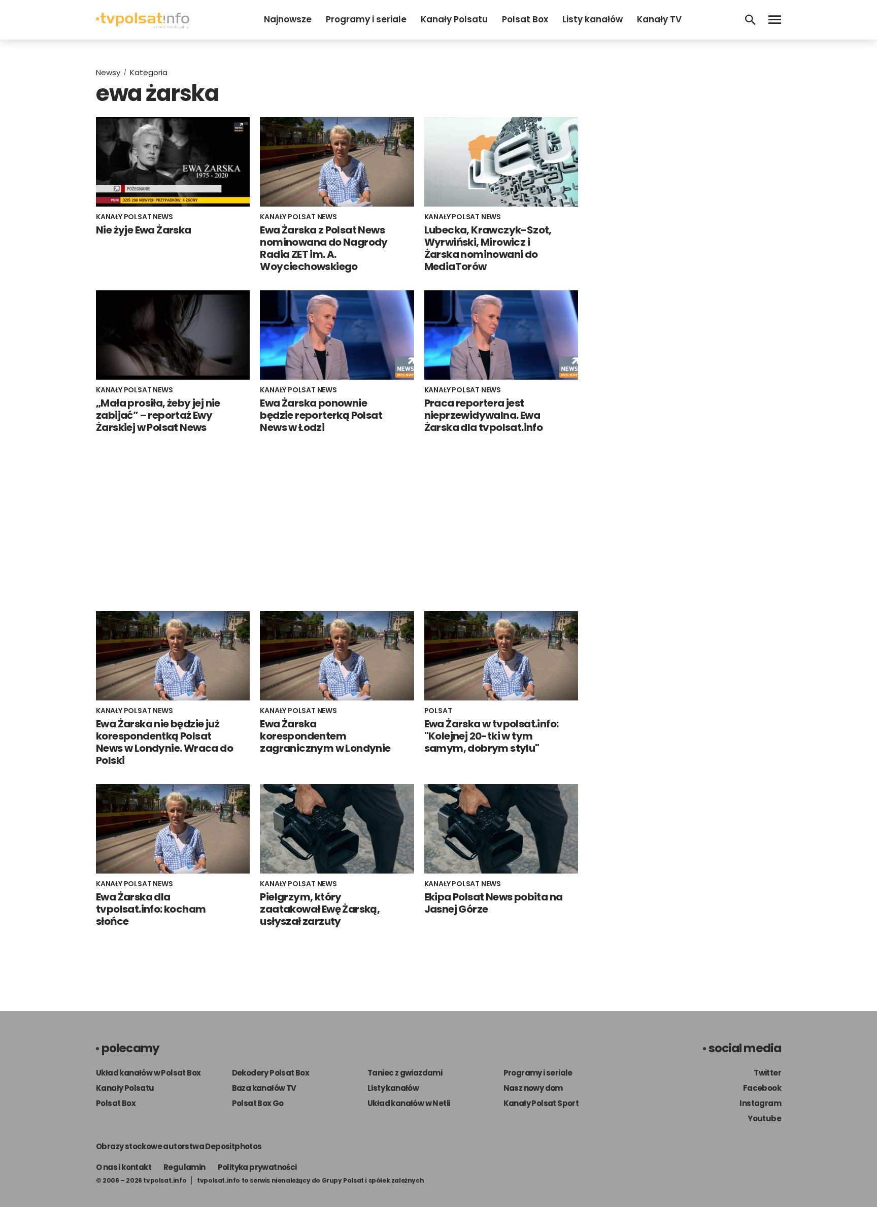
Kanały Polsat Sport (541, 1103)
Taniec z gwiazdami (404, 1072)
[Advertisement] (337, 522)
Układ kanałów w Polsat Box (148, 1072)
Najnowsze (288, 19)
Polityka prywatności (257, 1167)
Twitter (767, 1072)
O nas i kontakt (123, 1167)
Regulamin (184, 1167)
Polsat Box (525, 19)
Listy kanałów (592, 19)
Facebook (762, 1088)
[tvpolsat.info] (142, 26)
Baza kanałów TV (264, 1088)
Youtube (764, 1118)
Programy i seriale (366, 19)
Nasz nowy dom (533, 1088)
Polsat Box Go (258, 1103)
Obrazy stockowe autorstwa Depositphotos (179, 1146)
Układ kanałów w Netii (408, 1103)
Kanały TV (659, 19)
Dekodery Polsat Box (271, 1072)
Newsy (108, 72)
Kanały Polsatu (454, 19)
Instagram (760, 1103)
